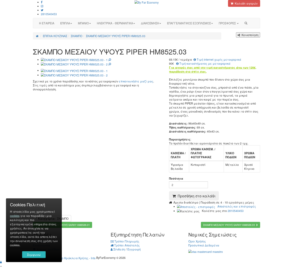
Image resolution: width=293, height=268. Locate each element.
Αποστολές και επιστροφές (235, 206)
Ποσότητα (176, 178)
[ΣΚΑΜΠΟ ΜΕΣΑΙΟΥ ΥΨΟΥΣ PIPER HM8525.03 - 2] (76, 64)
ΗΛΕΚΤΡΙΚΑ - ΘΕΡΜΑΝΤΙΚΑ (115, 23)
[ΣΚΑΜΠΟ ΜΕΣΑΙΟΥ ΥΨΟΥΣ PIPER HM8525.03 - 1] (76, 59)
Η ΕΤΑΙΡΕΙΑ (46, 23)
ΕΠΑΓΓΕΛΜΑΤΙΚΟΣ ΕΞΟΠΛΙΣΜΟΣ (189, 23)
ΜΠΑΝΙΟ (83, 23)
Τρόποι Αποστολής (126, 245)
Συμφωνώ (34, 255)
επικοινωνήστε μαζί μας (136, 81)
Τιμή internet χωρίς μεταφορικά (218, 59)
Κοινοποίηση (249, 35)
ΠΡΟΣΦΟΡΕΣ (228, 23)
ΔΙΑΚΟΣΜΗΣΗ (150, 23)
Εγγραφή (134, 249)
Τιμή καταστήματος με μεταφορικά (204, 63)
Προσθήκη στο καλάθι (195, 195)
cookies (15, 216)
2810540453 (49, 14)
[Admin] (1, 262)
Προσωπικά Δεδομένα (203, 245)
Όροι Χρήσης (197, 241)
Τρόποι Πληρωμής (126, 241)
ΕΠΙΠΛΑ (65, 23)
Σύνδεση (119, 249)
